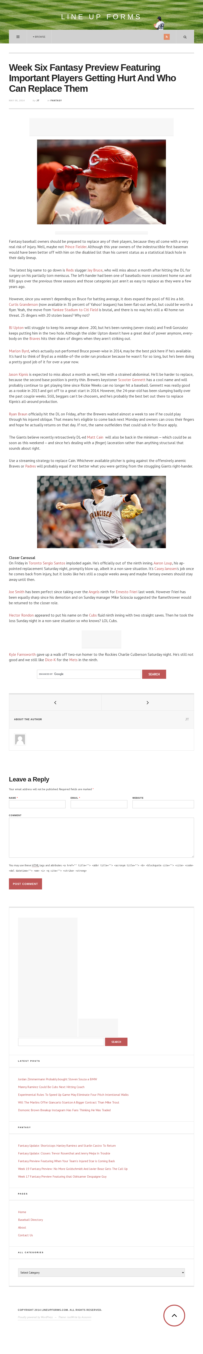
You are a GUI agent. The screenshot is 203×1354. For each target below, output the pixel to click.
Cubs (92, 615)
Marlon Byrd (19, 351)
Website (138, 798)
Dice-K (50, 659)
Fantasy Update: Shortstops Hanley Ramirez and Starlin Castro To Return (67, 1145)
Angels (94, 591)
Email (75, 798)
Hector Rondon (21, 615)
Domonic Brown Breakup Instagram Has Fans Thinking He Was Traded (64, 1110)
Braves (35, 338)
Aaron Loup (163, 563)
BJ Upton (16, 327)
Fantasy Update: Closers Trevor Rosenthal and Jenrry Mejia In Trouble (64, 1153)
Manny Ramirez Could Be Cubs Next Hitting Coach (51, 1087)
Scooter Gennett (132, 379)
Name (13, 798)
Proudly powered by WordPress (35, 1317)
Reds (70, 270)
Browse (39, 36)
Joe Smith (17, 591)
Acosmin (86, 1317)
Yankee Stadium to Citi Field (75, 309)
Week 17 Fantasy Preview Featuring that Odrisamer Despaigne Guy (62, 1176)
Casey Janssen (165, 568)
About (22, 1227)
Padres (30, 466)
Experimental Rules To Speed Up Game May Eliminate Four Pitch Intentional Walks (73, 1095)
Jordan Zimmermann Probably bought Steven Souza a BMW (57, 1079)
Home (22, 1212)
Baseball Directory (30, 1220)
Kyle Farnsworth (22, 654)
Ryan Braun (18, 414)
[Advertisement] (101, 127)
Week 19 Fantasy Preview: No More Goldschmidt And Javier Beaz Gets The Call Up (73, 1169)
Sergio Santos (54, 563)
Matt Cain (95, 437)
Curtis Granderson (23, 304)
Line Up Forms (101, 17)
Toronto (35, 563)
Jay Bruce (95, 270)
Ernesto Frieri (127, 591)
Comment (15, 815)
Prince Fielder (75, 246)
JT (37, 100)
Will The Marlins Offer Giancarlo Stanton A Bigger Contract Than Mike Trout (68, 1102)
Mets (73, 659)
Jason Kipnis (18, 374)
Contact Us (25, 1235)
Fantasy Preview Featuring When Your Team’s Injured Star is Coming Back (66, 1161)
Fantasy (56, 100)
